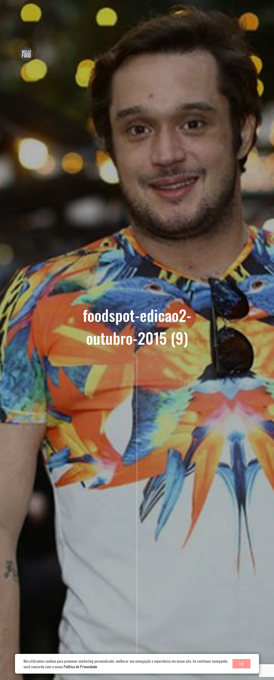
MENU (242, 54)
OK (241, 663)
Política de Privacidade (80, 666)
